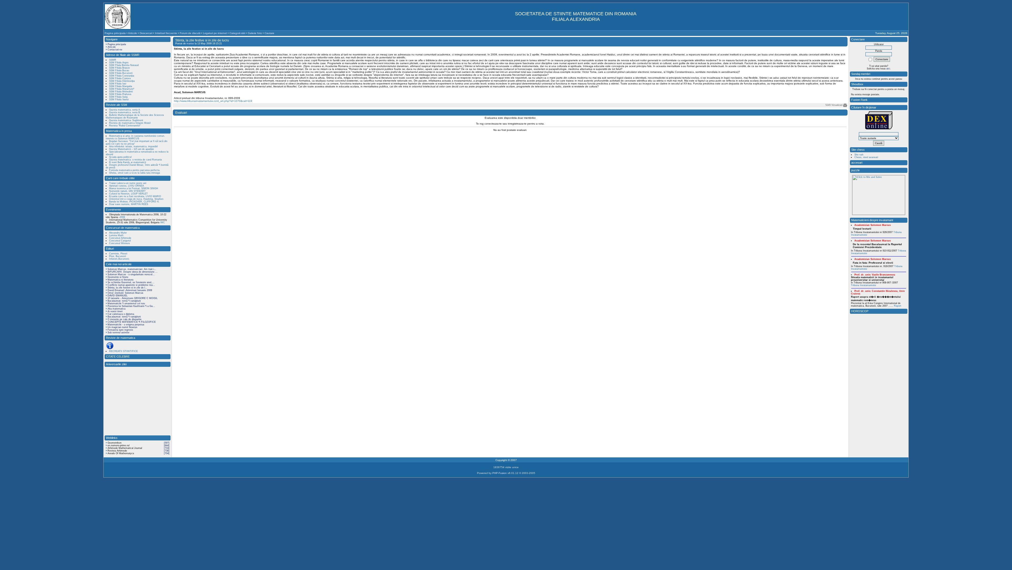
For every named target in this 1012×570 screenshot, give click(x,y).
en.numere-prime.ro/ (119, 445)
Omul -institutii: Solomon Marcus (125, 293)
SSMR (112, 60)
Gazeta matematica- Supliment (126, 120)
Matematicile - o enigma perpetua (126, 324)
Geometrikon (114, 442)
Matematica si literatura (120, 279)
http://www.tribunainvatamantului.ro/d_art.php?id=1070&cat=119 (213, 100)
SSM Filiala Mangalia (120, 86)
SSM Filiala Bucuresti (121, 73)
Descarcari (146, 33)
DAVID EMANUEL (118, 295)
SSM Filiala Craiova (120, 78)
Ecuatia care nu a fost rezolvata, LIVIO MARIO (135, 196)
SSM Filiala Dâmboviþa (122, 81)
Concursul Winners (119, 243)
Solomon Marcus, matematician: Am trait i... (132, 269)
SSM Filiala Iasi (117, 83)
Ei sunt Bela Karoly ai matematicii (127, 162)
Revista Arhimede (117, 450)
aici (888, 68)
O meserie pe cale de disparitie (125, 319)
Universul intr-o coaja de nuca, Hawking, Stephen (136, 199)
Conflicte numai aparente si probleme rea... (131, 285)
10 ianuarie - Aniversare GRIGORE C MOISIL (133, 298)
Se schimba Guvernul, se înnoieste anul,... (131, 282)
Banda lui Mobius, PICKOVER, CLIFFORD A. (134, 201)
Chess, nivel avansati (866, 157)
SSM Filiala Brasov (119, 67)
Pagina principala (115, 33)
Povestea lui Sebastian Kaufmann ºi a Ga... (131, 306)
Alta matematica (116, 308)
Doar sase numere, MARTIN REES (128, 204)
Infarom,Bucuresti (119, 259)
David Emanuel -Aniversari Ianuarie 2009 (130, 290)
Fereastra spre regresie (120, 330)
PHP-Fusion (499, 473)
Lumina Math (116, 235)
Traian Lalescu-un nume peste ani (127, 183)
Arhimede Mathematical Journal (125, 448)
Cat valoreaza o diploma (121, 314)
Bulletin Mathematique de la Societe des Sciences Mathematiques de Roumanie (135, 116)
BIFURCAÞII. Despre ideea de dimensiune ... (133, 271)
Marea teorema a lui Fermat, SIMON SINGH (133, 188)
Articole (132, 33)
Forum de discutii (190, 33)
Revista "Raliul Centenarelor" (125, 125)
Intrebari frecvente (166, 33)
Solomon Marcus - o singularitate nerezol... (131, 274)
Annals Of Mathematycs (121, 453)
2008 (122, 217)
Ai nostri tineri (115, 311)
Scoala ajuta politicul (120, 157)
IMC (162, 222)
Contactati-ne (115, 49)
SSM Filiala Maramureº (121, 89)
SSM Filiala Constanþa (121, 75)
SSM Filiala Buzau (119, 70)
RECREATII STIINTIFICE (123, 351)
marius (190, 43)
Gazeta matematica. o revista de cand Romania (135, 159)
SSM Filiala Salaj (118, 97)
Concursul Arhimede (120, 238)
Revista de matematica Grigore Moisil (129, 123)
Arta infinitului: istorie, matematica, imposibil (133, 146)
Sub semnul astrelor (118, 332)
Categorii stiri (237, 33)
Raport (897, 306)
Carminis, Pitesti (118, 253)
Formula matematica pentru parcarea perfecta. (134, 170)
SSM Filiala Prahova (120, 94)
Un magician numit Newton (122, 327)
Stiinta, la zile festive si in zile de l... (127, 287)
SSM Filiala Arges (119, 62)
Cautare (269, 33)
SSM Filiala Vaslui (119, 99)
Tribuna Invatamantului (863, 285)
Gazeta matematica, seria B (124, 112)
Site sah (858, 154)
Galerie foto (255, 33)
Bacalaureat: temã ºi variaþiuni (124, 301)
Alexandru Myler (118, 232)
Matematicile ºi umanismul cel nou (126, 303)
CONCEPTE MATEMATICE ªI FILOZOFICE (132, 322)
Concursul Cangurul (120, 240)
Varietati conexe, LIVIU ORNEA (126, 185)
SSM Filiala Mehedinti (121, 91)
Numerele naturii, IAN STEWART (127, 191)
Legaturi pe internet (215, 33)
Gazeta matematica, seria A (124, 109)
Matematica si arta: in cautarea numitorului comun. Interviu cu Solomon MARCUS (135, 137)
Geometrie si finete (118, 277)
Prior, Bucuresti (117, 256)
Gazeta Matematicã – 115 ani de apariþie (131, 149)
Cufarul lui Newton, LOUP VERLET (128, 193)
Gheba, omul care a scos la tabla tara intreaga (134, 173)
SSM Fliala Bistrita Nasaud (124, 65)
